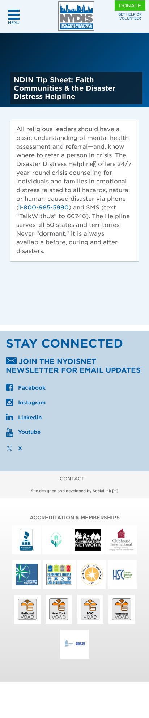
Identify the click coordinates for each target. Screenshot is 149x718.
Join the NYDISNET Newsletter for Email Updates (73, 366)
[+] (115, 491)
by (71, 491)
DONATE (130, 5)
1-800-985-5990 (44, 207)
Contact (72, 478)
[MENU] (14, 15)
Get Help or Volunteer (130, 16)
